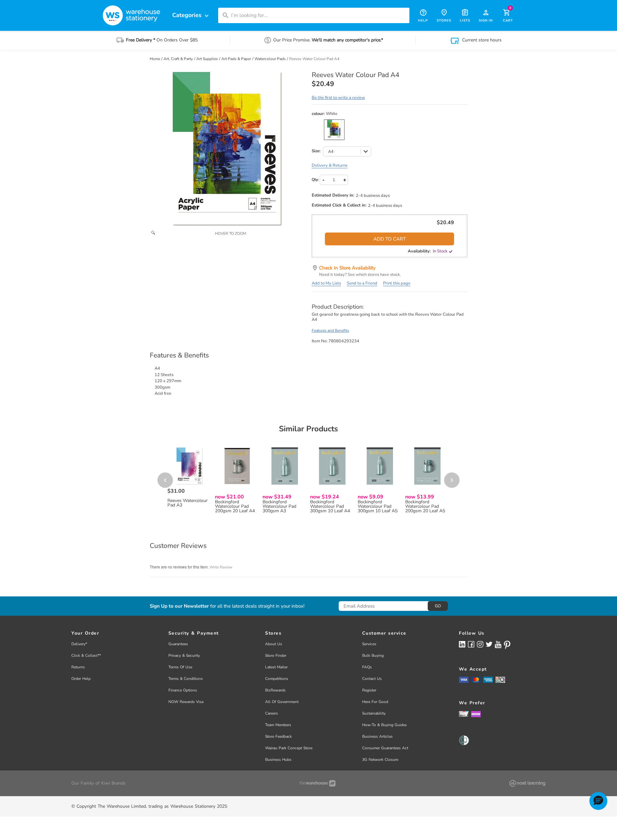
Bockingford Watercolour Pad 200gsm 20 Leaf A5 (425, 506)
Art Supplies (207, 58)
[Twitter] (489, 644)
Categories (191, 15)
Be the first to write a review (338, 98)
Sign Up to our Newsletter (179, 606)
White (334, 129)
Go (438, 606)
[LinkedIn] (462, 644)
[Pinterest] (507, 645)
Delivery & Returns (329, 165)
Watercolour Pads (271, 58)
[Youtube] (498, 644)
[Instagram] (480, 644)
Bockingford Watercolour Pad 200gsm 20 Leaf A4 (235, 506)
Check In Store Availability (347, 268)
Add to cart (389, 239)
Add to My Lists (326, 283)
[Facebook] (471, 644)
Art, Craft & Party (179, 58)
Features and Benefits (330, 330)
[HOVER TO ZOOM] (227, 149)
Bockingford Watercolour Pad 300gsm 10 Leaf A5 (378, 506)
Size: (316, 151)
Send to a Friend (362, 283)
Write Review (221, 567)
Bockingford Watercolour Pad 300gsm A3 (279, 506)
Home (155, 58)
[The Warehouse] (317, 783)
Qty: (315, 179)
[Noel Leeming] (527, 783)
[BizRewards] (464, 713)
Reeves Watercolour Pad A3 (187, 502)
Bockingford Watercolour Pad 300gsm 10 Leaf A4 (330, 506)
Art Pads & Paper (236, 58)
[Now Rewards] (476, 713)
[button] (598, 801)
